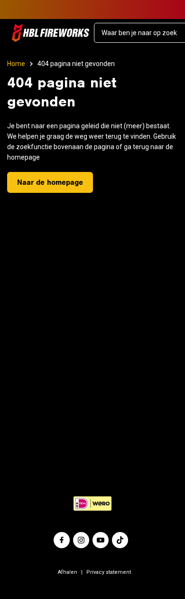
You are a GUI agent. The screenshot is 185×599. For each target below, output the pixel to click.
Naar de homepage (50, 182)
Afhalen (67, 572)
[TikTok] (120, 540)
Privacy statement (108, 572)
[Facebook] (62, 540)
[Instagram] (81, 540)
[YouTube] (100, 540)
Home (16, 63)
